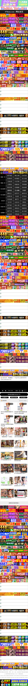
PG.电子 (23, 397)
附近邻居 (9, 187)
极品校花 (9, 214)
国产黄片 (9, 205)
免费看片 (3, 212)
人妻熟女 (9, 184)
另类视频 (24, 184)
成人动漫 (24, 178)
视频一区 (3, 177)
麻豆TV (17, 199)
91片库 (10, 202)
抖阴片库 (3, 206)
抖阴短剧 (17, 214)
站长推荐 (3, 189)
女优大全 (17, 202)
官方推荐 (3, 194)
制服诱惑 (24, 208)
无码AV (3, 200)
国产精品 (9, 175)
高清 (17, 390)
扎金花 (17, 196)
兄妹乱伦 (17, 211)
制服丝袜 (17, 184)
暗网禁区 (9, 208)
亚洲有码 (9, 178)
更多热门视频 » (23, 400)
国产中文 (9, 211)
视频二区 (3, 183)
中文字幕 (17, 181)
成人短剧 (24, 211)
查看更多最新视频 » (14, 503)
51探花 (24, 199)
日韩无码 (24, 214)
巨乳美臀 (24, 181)
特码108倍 (14, 397)
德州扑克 (24, 193)
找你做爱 (24, 187)
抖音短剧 (9, 199)
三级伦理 (9, 181)
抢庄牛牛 (17, 193)
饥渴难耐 (17, 187)
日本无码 (24, 175)
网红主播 (17, 175)
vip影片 (5, 397)
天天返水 (24, 196)
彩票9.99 (9, 196)
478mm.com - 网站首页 (14, 12)
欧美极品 (17, 178)
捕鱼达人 (9, 193)
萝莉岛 (24, 202)
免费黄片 (24, 205)
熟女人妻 (17, 205)
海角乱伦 (17, 208)
